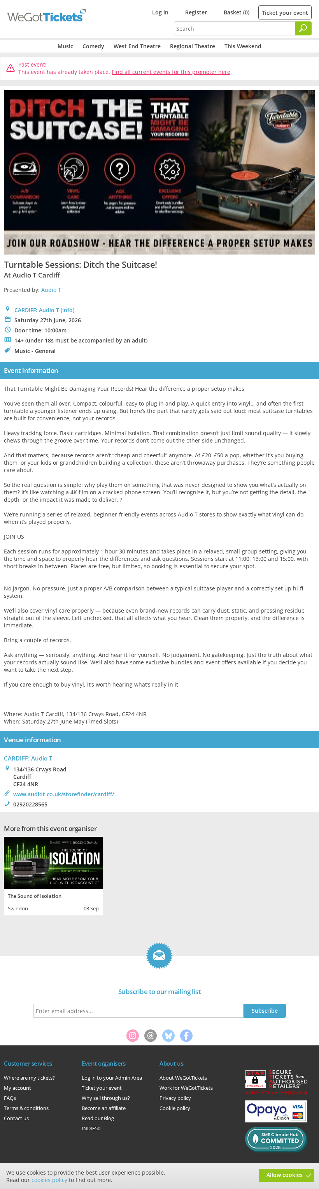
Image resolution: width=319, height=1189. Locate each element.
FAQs (10, 1097)
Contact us (16, 1118)
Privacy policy (175, 1097)
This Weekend (242, 46)
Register (196, 12)
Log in (160, 12)
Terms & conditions (26, 1108)
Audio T (51, 289)
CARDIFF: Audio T (36, 310)
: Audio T (28, 758)
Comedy (93, 46)
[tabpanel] (53, 875)
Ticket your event (285, 12)
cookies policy (49, 1180)
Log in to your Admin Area (112, 1077)
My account (17, 1087)
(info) (67, 310)
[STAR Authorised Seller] (276, 1094)
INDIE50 (91, 1128)
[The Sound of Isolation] (53, 862)
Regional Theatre (192, 46)
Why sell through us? (106, 1097)
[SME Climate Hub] (276, 1150)
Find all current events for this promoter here (171, 72)
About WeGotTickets (183, 1077)
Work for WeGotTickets (186, 1087)
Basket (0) (236, 12)
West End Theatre (137, 46)
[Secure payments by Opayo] (276, 1120)
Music (65, 46)
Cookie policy (175, 1108)
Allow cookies (284, 1174)
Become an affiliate (104, 1108)
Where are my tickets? (29, 1077)
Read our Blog (98, 1118)
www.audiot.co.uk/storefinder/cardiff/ (63, 794)
